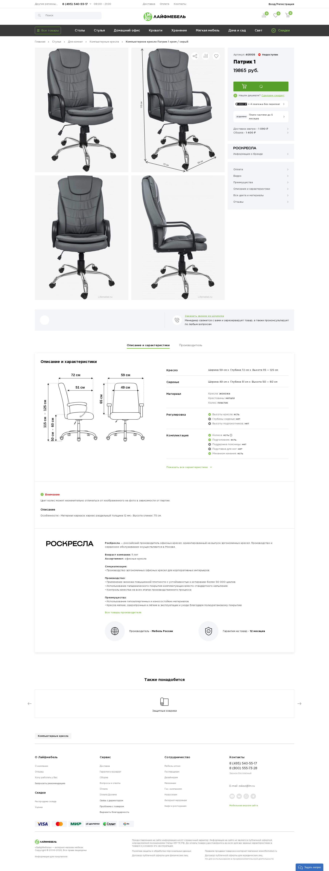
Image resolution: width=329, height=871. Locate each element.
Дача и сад (237, 30)
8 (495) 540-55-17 (75, 4)
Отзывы (39, 772)
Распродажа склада (45, 801)
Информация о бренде (248, 154)
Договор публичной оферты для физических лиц (160, 855)
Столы (80, 30)
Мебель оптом (172, 766)
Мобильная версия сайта (243, 805)
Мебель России (162, 631)
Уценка (39, 807)
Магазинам (170, 783)
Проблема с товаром (112, 806)
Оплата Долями (108, 794)
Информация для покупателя (51, 856)
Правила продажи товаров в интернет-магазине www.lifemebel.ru (241, 851)
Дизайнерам (171, 777)
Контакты (180, 3)
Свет (259, 30)
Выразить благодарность (114, 812)
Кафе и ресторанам (175, 806)
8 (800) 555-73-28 (243, 768)
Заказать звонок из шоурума (204, 316)
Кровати (155, 30)
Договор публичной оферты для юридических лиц (239, 857)
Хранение (179, 30)
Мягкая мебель (208, 30)
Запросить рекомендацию (50, 783)
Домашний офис (127, 30)
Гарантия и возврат (110, 772)
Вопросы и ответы (110, 783)
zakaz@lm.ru (247, 785)
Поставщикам (171, 772)
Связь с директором (111, 800)
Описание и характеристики (148, 345)
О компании (41, 766)
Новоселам (170, 794)
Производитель (190, 345)
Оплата (164, 3)
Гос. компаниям (173, 789)
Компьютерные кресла (53, 736)
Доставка (149, 3)
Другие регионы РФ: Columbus (47, 3)
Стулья (99, 30)
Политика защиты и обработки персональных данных (161, 851)
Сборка (104, 777)
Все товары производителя (123, 612)
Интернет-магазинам (175, 800)
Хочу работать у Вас (46, 777)
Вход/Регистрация (281, 4)
